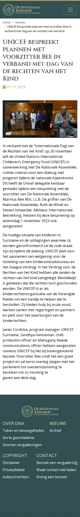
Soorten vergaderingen (22, 444)
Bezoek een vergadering (56, 462)
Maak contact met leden (56, 469)
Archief (55, 430)
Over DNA (13, 423)
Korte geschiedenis (18, 437)
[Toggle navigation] (70, 10)
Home (7, 22)
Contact (46, 455)
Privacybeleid (13, 469)
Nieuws (20, 22)
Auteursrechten (16, 476)
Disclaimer (11, 462)
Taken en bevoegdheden (23, 430)
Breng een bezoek (51, 476)
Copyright (15, 455)
